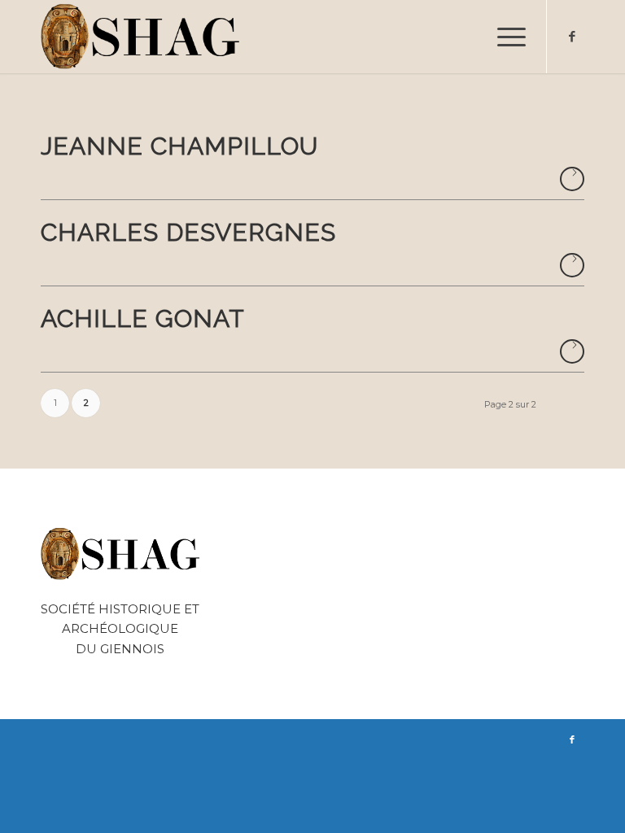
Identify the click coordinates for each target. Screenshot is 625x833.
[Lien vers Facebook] (572, 36)
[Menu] (503, 36)
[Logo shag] (140, 36)
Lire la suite (572, 179)
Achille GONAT (143, 318)
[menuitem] (503, 36)
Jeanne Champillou (179, 146)
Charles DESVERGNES (188, 232)
